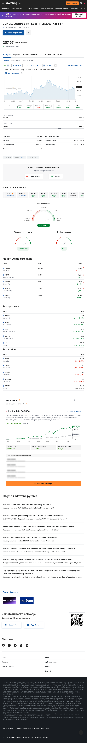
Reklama (5, 662)
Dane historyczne (28, 60)
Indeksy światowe (31, 9)
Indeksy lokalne (47, 9)
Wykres (16, 54)
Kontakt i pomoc (8, 666)
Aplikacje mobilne (51, 662)
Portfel (47, 666)
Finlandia (21, 157)
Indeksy (5, 9)
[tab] (10, 195)
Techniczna (49, 54)
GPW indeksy (16, 9)
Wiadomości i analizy (32, 54)
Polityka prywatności (24, 728)
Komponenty (15, 60)
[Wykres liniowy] (8, 65)
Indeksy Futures (61, 9)
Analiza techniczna (13, 187)
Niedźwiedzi (35, 176)
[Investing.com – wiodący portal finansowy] (13, 3)
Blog (47, 657)
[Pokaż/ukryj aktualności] (55, 65)
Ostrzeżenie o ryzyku (41, 728)
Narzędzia (49, 671)
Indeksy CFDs (76, 9)
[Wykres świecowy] (5, 65)
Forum (60, 54)
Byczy (57, 176)
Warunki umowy (8, 728)
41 (36, 157)
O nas (4, 657)
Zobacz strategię (74, 411)
